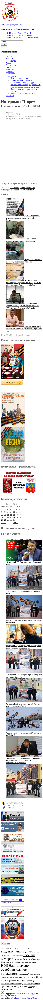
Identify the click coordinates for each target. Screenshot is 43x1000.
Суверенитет (10, 981)
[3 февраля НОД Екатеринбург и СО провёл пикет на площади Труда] (24, 731)
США (39, 977)
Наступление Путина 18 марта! (18, 539)
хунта (34, 986)
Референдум (11, 65)
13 (2, 515)
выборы (12, 983)
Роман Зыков (18, 977)
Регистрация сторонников (21, 80)
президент (5, 986)
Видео (13, 61)
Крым (21, 962)
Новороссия (27, 335)
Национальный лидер (25, 974)
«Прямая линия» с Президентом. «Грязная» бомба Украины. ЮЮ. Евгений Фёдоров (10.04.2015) (22, 305)
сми (30, 986)
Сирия (3, 981)
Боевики (19, 949)
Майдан (27, 962)
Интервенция (7, 962)
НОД (4, 965)
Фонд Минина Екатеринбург (22, 82)
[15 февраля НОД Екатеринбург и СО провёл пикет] (24, 589)
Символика (10, 74)
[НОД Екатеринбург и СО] (3, 993)
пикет (37, 984)
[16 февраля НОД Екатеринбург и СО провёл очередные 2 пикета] (24, 702)
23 (11, 517)
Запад (39, 959)
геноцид (20, 983)
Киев (17, 962)
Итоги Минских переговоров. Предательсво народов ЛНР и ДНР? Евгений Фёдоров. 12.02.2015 (23, 282)
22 (8, 517)
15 (8, 515)
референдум (16, 986)
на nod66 (9, 112)
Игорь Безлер (15, 335)
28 (5, 520)
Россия (27, 977)
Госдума (4, 955)
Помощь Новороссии (19, 78)
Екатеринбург (29, 959)
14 (5, 515)
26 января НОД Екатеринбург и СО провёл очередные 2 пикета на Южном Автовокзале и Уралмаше (23, 760)
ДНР (7, 335)
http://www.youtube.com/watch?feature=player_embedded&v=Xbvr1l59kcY (18, 189)
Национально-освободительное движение (15, 969)
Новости (9, 58)
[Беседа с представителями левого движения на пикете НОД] (24, 643)
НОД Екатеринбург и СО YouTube (20, 33)
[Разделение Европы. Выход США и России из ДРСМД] (24, 756)
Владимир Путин (11, 951)
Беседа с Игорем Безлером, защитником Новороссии (21, 240)
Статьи (8, 67)
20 (2, 517)
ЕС (11, 955)
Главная (9, 56)
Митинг (34, 962)
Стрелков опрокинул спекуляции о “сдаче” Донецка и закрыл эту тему (24, 329)
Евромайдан (18, 959)
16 (11, 515)
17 (14, 515)
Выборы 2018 (26, 952)
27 (2, 520)
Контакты (10, 96)
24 (14, 517)
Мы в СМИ (10, 69)
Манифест (10, 72)
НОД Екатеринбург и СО (11, 25)
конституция (29, 983)
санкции (24, 987)
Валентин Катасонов (28, 949)
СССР (33, 977)
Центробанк (36, 981)
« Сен (3, 523)
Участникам (11, 76)
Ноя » (15, 523)
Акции (8, 63)
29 (8, 520)
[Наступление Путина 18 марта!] (24, 560)
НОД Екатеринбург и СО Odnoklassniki (22, 37)
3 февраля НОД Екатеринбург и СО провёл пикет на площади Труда (23, 705)
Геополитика (35, 952)
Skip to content (6, 2)
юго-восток (6, 989)
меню (4, 47)
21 (5, 517)
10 (14, 512)
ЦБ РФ (30, 981)
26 (20, 517)
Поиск (4, 44)
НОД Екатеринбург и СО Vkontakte (20, 35)
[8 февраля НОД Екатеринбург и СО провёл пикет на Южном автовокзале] (24, 673)
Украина (22, 980)
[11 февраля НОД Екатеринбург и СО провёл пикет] (24, 618)
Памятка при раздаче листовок (23, 93)
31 (14, 520)
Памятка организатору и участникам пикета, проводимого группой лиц (25, 86)
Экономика (5, 984)
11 (17, 512)
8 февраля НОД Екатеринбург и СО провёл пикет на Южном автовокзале (23, 647)
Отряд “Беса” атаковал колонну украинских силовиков (24, 261)
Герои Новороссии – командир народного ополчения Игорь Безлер (23, 218)
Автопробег (13, 949)
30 (11, 520)
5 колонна (5, 949)
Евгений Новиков (18, 955)
